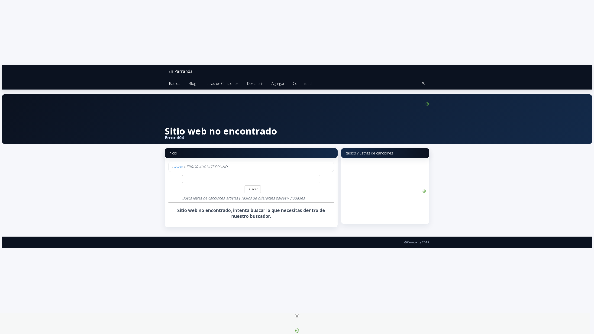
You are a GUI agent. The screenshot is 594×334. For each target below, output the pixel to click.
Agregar (277, 83)
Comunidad (302, 83)
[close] (297, 316)
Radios (174, 83)
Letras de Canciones (221, 83)
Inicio (178, 166)
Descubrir (255, 83)
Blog (192, 83)
